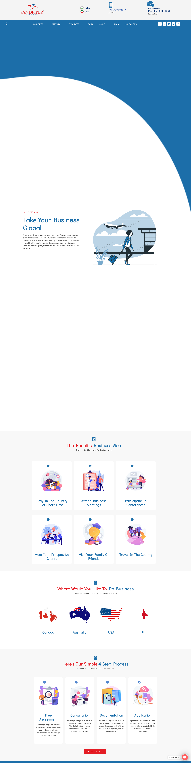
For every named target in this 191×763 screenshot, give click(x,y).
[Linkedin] (169, 24)
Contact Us (131, 24)
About (102, 24)
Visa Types (74, 24)
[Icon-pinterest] (178, 24)
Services (56, 24)
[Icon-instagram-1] (164, 24)
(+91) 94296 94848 (117, 9)
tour (90, 24)
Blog (116, 24)
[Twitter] (173, 24)
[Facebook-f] (160, 24)
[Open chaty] (185, 757)
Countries (38, 24)
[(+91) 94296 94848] (110, 5)
